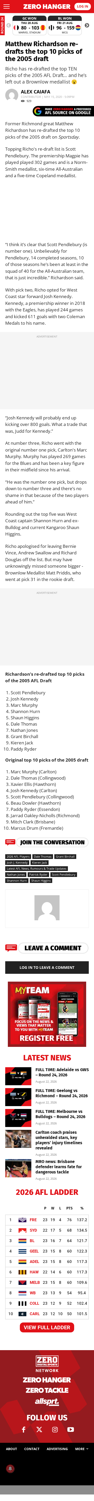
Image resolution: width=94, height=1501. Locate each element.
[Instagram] (54, 1429)
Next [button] (87, 25)
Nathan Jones (16, 874)
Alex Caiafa (35, 91)
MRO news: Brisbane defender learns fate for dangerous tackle (59, 1166)
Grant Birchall (65, 856)
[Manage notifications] (10, 1468)
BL (32, 1240)
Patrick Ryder (38, 874)
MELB (35, 1282)
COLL (34, 1303)
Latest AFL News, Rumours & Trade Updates (36, 868)
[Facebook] (23, 1429)
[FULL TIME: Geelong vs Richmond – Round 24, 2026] (18, 1097)
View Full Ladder (47, 1327)
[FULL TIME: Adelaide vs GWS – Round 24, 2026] (18, 1076)
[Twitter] (39, 1429)
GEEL (34, 1251)
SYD (33, 1230)
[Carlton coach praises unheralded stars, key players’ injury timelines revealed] (18, 1139)
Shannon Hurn (17, 880)
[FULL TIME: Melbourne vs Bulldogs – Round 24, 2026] (18, 1118)
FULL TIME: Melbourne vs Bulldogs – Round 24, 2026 (60, 1114)
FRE (33, 1220)
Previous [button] (8, 25)
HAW (34, 1272)
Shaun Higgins (41, 880)
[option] (29, 25)
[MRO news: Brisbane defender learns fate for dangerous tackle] (18, 1168)
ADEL (34, 1261)
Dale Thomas (42, 856)
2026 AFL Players (18, 856)
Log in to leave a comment (47, 967)
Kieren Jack (39, 862)
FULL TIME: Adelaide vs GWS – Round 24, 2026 (62, 1072)
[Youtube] (70, 1429)
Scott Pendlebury (63, 874)
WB (33, 1293)
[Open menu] (6, 6)
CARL (35, 1314)
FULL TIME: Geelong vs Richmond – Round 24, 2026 (62, 1093)
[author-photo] (47, 920)
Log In (82, 6)
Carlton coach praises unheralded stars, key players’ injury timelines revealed (59, 1140)
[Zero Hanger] (47, 6)
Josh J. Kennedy (17, 862)
